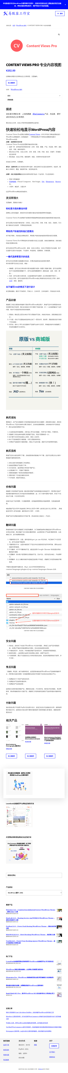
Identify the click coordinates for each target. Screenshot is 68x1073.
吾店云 (40, 1069)
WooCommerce (38, 114)
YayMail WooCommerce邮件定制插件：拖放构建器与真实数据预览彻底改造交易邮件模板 (34, 1027)
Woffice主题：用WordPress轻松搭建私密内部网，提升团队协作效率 (27, 1023)
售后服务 (6, 1060)
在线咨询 (54, 1046)
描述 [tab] (9, 96)
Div (43, 182)
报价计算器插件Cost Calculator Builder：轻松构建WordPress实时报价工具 (30, 1012)
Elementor (50, 182)
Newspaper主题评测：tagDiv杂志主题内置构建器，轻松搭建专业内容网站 (28, 1031)
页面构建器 (12, 182)
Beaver (58, 182)
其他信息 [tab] (10, 100)
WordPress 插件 (21, 25)
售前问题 (6, 1055)
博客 (35, 1045)
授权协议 (52, 1057)
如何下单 (6, 1045)
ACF (10, 281)
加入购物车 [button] (11, 756)
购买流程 (6, 1050)
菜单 (61, 13)
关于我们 (52, 1052)
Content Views (34, 134)
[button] (59, 34)
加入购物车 (11, 83)
